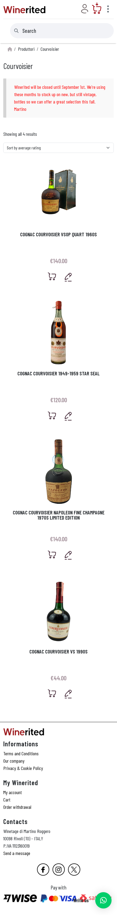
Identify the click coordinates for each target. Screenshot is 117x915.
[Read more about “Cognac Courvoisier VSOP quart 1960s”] (52, 276)
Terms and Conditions (21, 753)
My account (12, 792)
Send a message (16, 853)
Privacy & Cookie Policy (23, 768)
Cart (6, 800)
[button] (103, 900)
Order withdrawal (17, 807)
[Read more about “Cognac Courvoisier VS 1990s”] (52, 693)
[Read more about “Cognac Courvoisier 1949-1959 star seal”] (52, 415)
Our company (13, 761)
